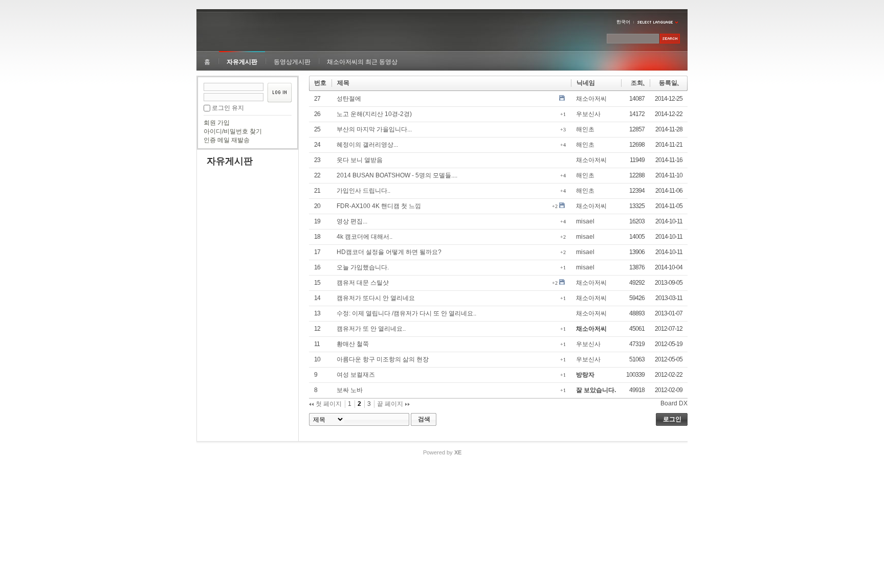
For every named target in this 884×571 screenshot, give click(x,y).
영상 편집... (352, 221)
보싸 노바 (350, 390)
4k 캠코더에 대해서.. (364, 236)
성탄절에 (349, 98)
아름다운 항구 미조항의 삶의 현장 (383, 359)
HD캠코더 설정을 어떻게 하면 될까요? (389, 252)
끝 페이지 (391, 403)
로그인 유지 (228, 107)
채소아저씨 (591, 98)
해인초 (585, 129)
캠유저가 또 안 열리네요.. (371, 328)
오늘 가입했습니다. (363, 267)
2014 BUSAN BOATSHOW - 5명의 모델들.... (397, 175)
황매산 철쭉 (353, 344)
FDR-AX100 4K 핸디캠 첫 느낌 (379, 206)
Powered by (442, 452)
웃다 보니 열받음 (360, 160)
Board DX (674, 403)
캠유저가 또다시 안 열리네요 (376, 298)
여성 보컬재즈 (356, 374)
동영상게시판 (292, 61)
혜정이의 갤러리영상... (367, 144)
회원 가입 (217, 122)
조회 (637, 82)
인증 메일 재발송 (227, 140)
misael (585, 221)
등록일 (668, 82)
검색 (424, 419)
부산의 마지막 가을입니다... (374, 129)
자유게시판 (242, 61)
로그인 (672, 419)
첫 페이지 (328, 403)
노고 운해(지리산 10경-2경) (374, 114)
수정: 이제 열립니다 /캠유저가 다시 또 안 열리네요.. (406, 313)
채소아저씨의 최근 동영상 (362, 61)
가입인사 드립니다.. (363, 190)
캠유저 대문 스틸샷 (363, 282)
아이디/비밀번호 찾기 (233, 131)
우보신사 (588, 114)
